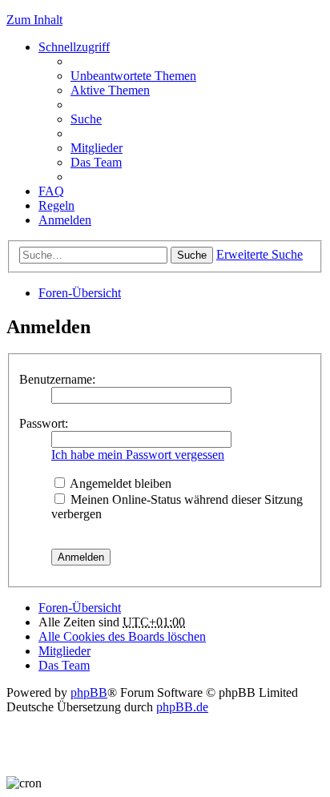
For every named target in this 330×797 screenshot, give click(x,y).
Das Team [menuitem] (96, 162)
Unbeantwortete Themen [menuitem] (133, 76)
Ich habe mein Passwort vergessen (137, 454)
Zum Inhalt (34, 19)
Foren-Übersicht (79, 293)
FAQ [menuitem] (51, 191)
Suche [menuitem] (86, 119)
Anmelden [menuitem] (64, 220)
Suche (192, 255)
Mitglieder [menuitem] (96, 148)
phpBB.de (182, 707)
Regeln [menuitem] (56, 205)
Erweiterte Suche (259, 254)
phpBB (88, 692)
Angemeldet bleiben (119, 483)
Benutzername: (57, 379)
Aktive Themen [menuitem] (110, 90)
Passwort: (43, 423)
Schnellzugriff (74, 47)
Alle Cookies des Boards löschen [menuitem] (122, 636)
